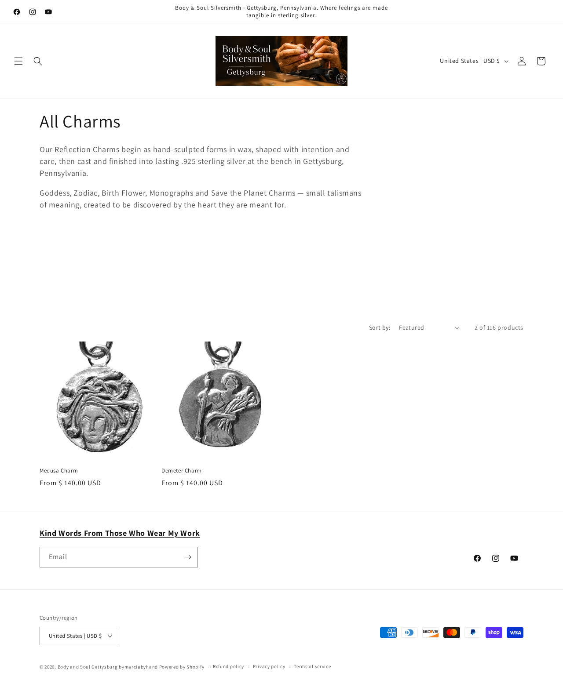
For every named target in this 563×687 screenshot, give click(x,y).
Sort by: (379, 327)
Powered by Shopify (182, 667)
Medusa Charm (59, 470)
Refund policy (228, 666)
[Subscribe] (187, 557)
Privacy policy (269, 666)
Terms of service (312, 666)
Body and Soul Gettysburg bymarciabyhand (108, 667)
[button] (18, 61)
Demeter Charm (181, 470)
